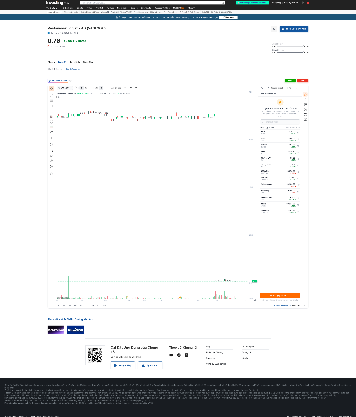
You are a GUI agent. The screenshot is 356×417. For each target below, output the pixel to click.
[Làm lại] (136, 88)
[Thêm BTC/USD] (298, 205)
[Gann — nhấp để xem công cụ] (51, 116)
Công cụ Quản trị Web (216, 364)
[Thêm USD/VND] (298, 172)
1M (86, 88)
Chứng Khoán (53, 12)
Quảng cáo (247, 352)
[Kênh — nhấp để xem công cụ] (51, 100)
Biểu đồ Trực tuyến (55, 69)
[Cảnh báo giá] (125, 88)
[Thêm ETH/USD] (298, 211)
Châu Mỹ (153, 12)
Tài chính (75, 62)
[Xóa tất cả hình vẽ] (51, 173)
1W (64, 305)
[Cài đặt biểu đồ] (300, 88)
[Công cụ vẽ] (56, 196)
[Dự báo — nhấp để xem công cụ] (51, 127)
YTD (87, 305)
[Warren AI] (305, 119)
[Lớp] (51, 166)
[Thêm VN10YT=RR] (298, 198)
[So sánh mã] (75, 88)
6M (81, 305)
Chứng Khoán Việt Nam (90, 12)
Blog (208, 346)
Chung (51, 62)
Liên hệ (245, 358)
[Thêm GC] (298, 152)
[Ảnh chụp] (291, 88)
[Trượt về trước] (156, 295)
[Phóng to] (153, 295)
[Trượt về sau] (160, 295)
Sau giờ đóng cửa (141, 12)
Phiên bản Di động (214, 352)
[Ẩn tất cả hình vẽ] (51, 160)
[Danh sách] (305, 104)
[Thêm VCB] (298, 185)
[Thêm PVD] (298, 192)
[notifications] (302, 2)
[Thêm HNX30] (298, 146)
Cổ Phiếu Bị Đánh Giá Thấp (221, 12)
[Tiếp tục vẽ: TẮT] (51, 150)
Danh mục (210, 358)
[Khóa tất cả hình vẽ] (51, 155)
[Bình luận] (305, 114)
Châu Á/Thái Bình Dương (189, 12)
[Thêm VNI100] (298, 139)
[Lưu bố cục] (262, 88)
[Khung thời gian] (90, 88)
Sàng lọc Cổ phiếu (71, 12)
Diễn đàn (88, 62)
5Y (98, 305)
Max (104, 305)
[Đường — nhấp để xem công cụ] (51, 95)
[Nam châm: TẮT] (51, 144)
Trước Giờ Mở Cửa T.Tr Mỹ (121, 12)
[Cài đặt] (255, 300)
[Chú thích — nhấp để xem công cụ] (51, 137)
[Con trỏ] (51, 88)
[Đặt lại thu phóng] (164, 295)
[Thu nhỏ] (149, 295)
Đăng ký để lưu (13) (281, 295)
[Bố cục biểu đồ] (254, 88)
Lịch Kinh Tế (146, 8)
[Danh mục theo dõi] (305, 94)
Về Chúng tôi (248, 346)
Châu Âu (162, 12)
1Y (93, 305)
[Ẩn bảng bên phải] (257, 196)
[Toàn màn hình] (304, 88)
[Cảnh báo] (305, 99)
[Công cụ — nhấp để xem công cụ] (51, 132)
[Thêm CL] (298, 159)
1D (82, 88)
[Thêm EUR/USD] (298, 179)
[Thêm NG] (298, 166)
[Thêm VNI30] (298, 133)
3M (75, 305)
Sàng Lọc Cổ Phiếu (162, 8)
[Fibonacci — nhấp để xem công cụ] (51, 111)
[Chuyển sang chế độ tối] (295, 88)
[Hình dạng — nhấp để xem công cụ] (51, 106)
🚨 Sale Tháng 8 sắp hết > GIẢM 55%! (252, 3)
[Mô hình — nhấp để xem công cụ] (51, 121)
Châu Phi (205, 12)
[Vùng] (96, 88)
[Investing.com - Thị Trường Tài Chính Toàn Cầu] (57, 3)
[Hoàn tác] (131, 88)
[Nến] (101, 88)
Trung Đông (173, 12)
